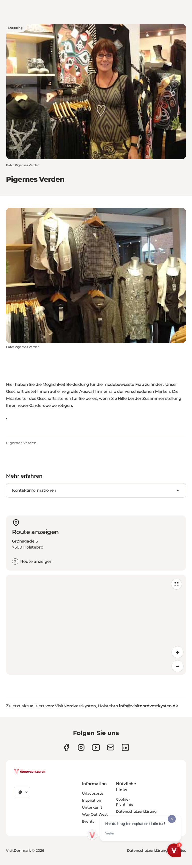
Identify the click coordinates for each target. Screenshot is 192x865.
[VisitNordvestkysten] (30, 771)
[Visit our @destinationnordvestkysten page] (96, 747)
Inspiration (91, 800)
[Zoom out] (178, 666)
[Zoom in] (178, 652)
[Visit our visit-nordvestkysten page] (125, 747)
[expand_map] (176, 584)
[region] (96, 625)
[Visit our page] (66, 747)
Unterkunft (92, 807)
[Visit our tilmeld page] (110, 747)
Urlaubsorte (92, 793)
